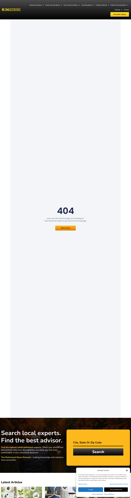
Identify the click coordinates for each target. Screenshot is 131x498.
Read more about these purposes (119, 484)
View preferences (116, 490)
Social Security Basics (52, 5)
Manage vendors (82, 484)
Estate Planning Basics (118, 5)
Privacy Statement (109, 494)
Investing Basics (86, 5)
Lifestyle (117, 10)
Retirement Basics (36, 5)
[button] (127, 470)
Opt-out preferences (97, 494)
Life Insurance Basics (71, 5)
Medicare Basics (101, 5)
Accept (90, 490)
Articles (126, 10)
